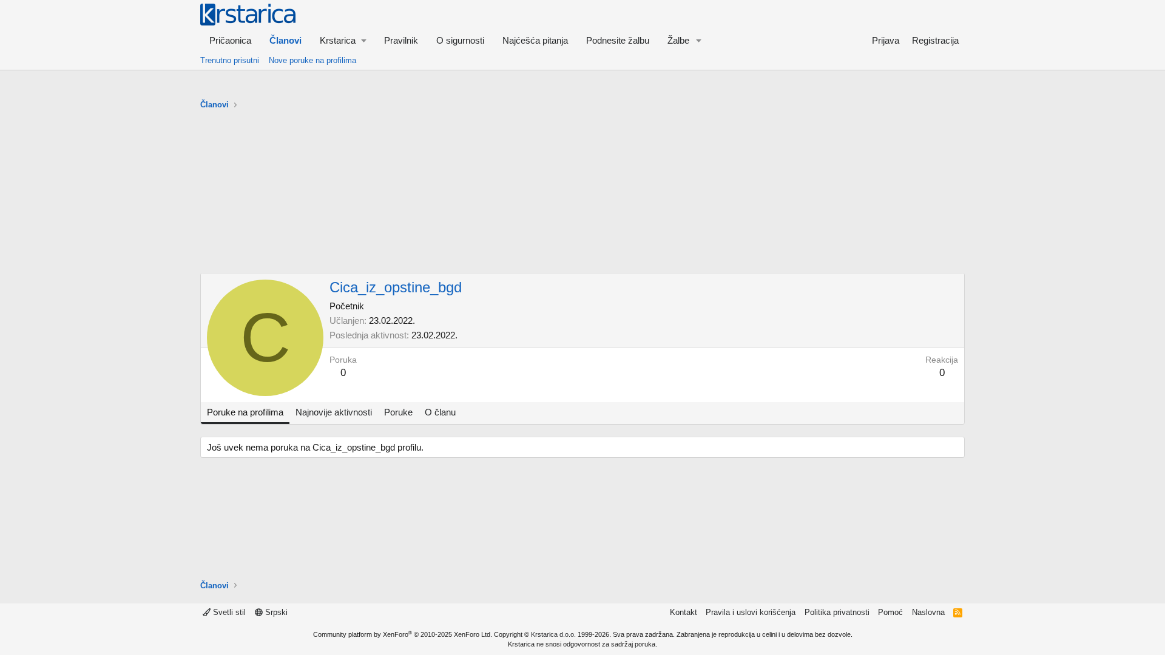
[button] (343, 40)
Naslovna (928, 612)
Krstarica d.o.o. (553, 634)
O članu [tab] (440, 412)
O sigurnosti (460, 40)
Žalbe (678, 40)
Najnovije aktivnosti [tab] (333, 412)
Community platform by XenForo (402, 634)
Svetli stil (228, 612)
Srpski (275, 612)
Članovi (285, 40)
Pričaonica (230, 40)
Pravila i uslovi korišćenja (750, 612)
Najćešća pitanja (535, 40)
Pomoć (890, 612)
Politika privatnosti (837, 612)
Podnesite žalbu (617, 40)
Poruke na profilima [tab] (245, 412)
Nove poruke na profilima (312, 60)
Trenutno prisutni (229, 60)
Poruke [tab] (398, 412)
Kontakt (683, 612)
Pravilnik (401, 40)
